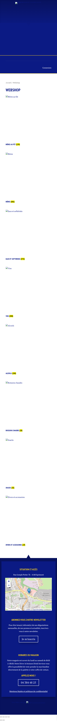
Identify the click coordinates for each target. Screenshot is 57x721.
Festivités (43, 38)
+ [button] (9, 581)
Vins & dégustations (21, 38)
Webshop (45, 44)
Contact (27, 51)
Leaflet (28, 609)
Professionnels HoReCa (21, 44)
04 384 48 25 (28, 682)
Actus (28, 32)
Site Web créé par (19, 702)
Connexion (46, 67)
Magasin (40, 32)
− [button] (9, 585)
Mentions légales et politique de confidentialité (28, 691)
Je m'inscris (28, 639)
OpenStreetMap (38, 609)
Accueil (16, 32)
